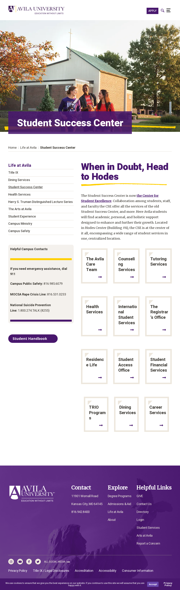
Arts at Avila (144, 535)
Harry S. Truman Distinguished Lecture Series (40, 202)
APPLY (152, 11)
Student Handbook (30, 338)
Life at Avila (19, 165)
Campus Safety (19, 231)
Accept (153, 584)
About (112, 520)
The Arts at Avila (19, 209)
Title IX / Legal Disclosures (51, 570)
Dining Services (19, 180)
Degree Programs (119, 496)
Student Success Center (25, 187)
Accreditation (84, 570)
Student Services (148, 527)
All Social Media (55, 562)
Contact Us (144, 504)
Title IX (13, 172)
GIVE (140, 496)
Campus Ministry (20, 223)
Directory (143, 512)
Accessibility (107, 570)
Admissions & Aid (119, 504)
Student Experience (22, 216)
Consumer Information (137, 570)
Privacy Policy (17, 570)
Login (140, 520)
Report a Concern (148, 543)
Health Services (19, 194)
